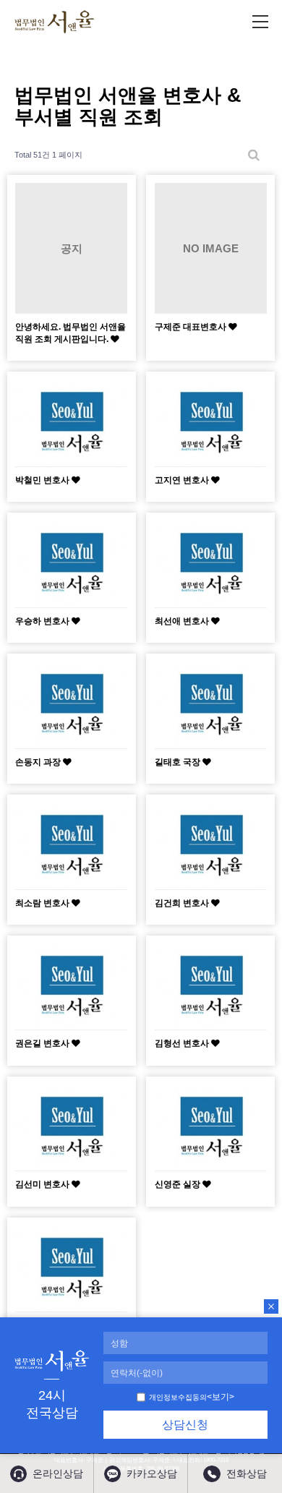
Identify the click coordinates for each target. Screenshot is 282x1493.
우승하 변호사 (43, 620)
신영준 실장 (178, 1184)
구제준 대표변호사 (191, 326)
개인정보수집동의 (178, 1397)
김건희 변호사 (183, 902)
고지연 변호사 (183, 479)
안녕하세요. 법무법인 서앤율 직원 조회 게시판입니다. (70, 332)
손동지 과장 (39, 761)
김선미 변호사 (43, 1184)
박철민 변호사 (43, 479)
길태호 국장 (178, 761)
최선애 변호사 (183, 620)
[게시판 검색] (254, 155)
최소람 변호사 (43, 902)
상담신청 (185, 1425)
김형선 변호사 (183, 1043)
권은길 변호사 (43, 1043)
